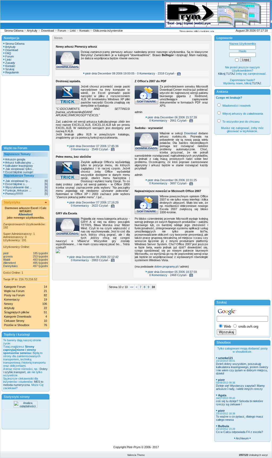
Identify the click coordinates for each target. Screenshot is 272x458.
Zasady (10, 62)
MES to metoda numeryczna (23, 383)
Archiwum (242, 438)
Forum (62, 30)
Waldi (6, 259)
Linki (73, 30)
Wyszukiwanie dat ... (18, 187)
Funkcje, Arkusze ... (18, 190)
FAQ (8, 53)
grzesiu (8, 256)
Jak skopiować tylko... (19, 168)
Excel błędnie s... (16, 184)
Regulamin (12, 72)
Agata (222, 395)
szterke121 (225, 358)
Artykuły (32, 30)
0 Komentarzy (146, 73)
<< (131, 287)
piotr (6, 253)
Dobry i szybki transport (25, 370)
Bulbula (223, 426)
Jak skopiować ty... (17, 180)
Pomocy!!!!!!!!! (14, 193)
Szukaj (9, 69)
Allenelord (25, 214)
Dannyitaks (10, 266)
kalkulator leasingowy (19, 165)
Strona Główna (13, 30)
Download (47, 30)
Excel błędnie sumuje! (19, 172)
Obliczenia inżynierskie (108, 30)
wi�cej (212, 31)
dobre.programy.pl (166, 266)
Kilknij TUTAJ (226, 73)
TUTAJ (256, 83)
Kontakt (84, 30)
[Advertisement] (63, 14)
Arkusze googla (15, 159)
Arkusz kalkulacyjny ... (19, 162)
